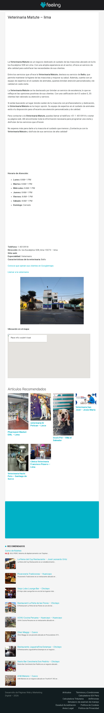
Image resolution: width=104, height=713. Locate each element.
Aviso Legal (68, 708)
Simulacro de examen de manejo (83, 702)
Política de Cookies (90, 705)
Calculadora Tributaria (73, 698)
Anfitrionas (93, 698)
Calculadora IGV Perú (89, 695)
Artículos (67, 692)
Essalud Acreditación (66, 705)
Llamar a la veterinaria (18, 272)
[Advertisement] (52, 41)
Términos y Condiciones (87, 692)
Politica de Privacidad (88, 708)
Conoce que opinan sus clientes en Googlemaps (31, 265)
